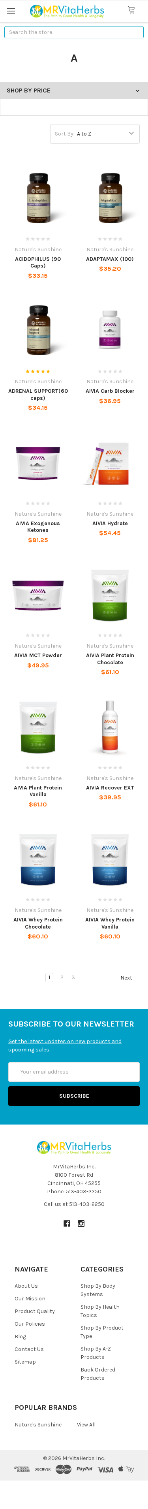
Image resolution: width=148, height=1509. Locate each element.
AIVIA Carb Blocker (110, 391)
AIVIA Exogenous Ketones (38, 527)
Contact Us (29, 1349)
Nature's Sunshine (38, 1424)
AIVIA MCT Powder (38, 655)
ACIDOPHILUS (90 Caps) (38, 262)
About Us (26, 1286)
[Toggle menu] (11, 11)
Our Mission (30, 1298)
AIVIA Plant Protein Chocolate (110, 659)
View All (86, 1424)
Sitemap (25, 1361)
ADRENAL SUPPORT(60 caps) (38, 394)
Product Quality (35, 1311)
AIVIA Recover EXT (110, 787)
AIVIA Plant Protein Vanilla (38, 791)
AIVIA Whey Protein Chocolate (38, 923)
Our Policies (30, 1324)
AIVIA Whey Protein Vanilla (110, 923)
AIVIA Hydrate (110, 523)
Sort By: (65, 133)
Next (126, 977)
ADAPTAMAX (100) (110, 259)
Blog (20, 1336)
